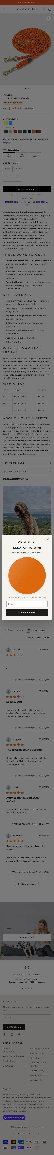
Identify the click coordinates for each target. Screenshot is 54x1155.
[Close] (47, 539)
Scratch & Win (27, 612)
